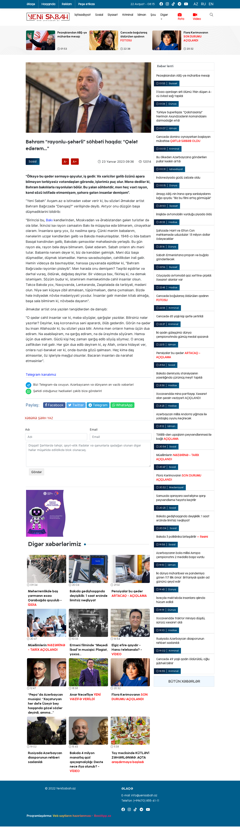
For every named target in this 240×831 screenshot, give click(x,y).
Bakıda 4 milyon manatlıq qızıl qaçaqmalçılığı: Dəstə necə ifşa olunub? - (86, 762)
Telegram (100, 405)
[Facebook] (161, 4)
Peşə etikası (86, 4)
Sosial (99, 15)
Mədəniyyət (176, 487)
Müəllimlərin (46, 647)
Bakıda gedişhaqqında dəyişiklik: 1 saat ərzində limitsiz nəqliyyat (88, 595)
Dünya (172, 103)
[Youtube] (186, 4)
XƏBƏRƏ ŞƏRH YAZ (39, 418)
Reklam (67, 4)
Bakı (49, 220)
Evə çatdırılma (36, 136)
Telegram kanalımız (41, 374)
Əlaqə (31, 4)
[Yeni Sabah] (48, 17)
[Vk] (173, 4)
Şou (153, 15)
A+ (75, 161)
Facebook (55, 405)
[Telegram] (179, 4)
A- (65, 161)
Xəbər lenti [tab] (165, 66)
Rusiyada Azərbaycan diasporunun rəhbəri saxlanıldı (45, 757)
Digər (164, 15)
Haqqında (48, 4)
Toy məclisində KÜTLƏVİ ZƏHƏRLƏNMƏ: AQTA (130, 757)
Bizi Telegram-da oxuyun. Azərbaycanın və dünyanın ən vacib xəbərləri (83, 384)
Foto (181, 19)
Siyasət (113, 15)
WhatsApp (124, 405)
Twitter (77, 405)
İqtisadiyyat (83, 15)
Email (94, 429)
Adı (27, 429)
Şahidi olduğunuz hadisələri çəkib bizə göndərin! (67, 391)
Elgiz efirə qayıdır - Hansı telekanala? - (127, 649)
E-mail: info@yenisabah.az (139, 795)
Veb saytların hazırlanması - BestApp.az (82, 816)
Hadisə (173, 222)
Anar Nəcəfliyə (85, 696)
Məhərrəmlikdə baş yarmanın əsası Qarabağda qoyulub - (45, 598)
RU (203, 4)
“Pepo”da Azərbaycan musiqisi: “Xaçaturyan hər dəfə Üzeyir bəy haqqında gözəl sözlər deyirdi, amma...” (45, 703)
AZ (196, 4)
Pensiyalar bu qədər (129, 593)
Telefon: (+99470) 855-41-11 (140, 801)
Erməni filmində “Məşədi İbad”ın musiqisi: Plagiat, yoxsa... (89, 649)
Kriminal (127, 15)
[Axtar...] (209, 27)
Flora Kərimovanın (130, 696)
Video (197, 19)
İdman (142, 15)
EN (211, 4)
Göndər (36, 472)
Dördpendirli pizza (105, 301)
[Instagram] (167, 4)
